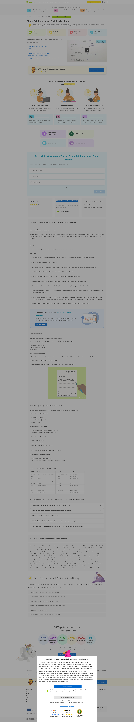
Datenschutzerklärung (74, 668)
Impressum (71, 706)
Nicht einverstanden (67, 697)
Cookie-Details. (88, 668)
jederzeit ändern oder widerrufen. (52, 679)
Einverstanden (67, 687)
